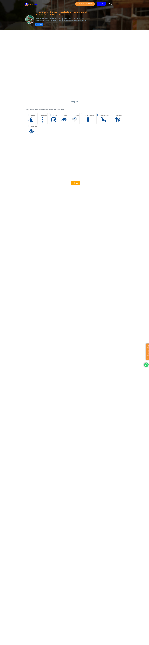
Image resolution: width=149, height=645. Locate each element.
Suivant (75, 183)
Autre (55, 116)
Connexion (119, 4)
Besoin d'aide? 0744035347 (85, 4)
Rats (65, 116)
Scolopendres (89, 116)
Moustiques (33, 126)
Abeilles (76, 116)
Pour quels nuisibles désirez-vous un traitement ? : (46, 109)
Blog (110, 4)
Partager (40, 24)
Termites (44, 116)
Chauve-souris (105, 116)
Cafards (32, 116)
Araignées (119, 116)
